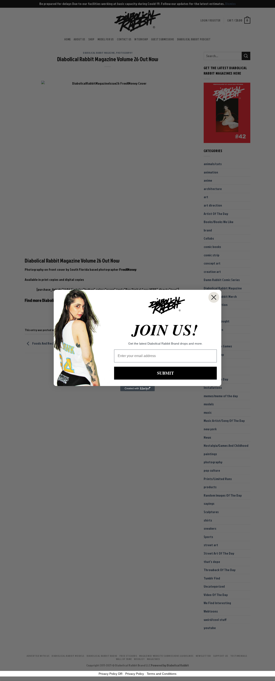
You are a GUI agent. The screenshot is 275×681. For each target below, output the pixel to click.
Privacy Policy (134, 673)
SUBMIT (165, 373)
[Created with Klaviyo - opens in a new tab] (137, 388)
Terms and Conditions (161, 673)
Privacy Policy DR (110, 673)
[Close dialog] (213, 297)
